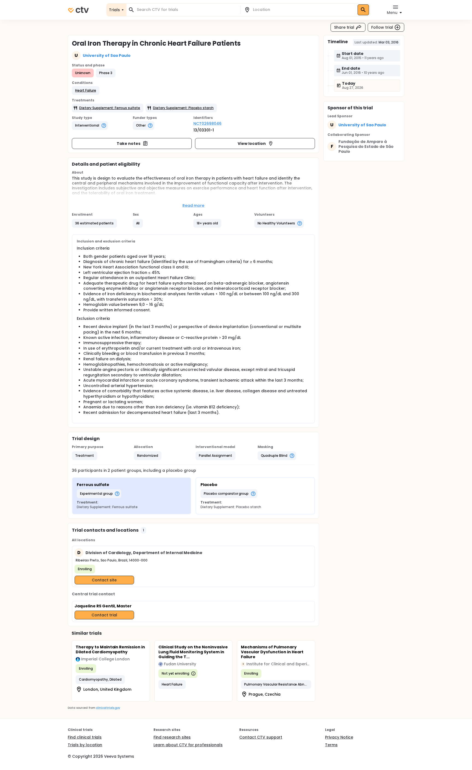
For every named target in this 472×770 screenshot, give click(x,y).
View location (252, 143)
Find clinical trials (85, 737)
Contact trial (104, 615)
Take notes (128, 143)
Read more (193, 205)
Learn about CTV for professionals (188, 744)
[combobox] (186, 10)
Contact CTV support (260, 737)
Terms (331, 744)
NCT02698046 (207, 123)
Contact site (104, 580)
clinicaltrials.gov (108, 708)
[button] (85, 90)
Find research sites (172, 737)
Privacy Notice (339, 737)
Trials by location (85, 744)
